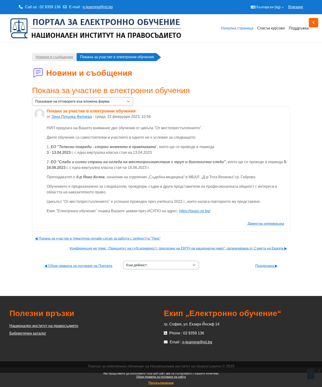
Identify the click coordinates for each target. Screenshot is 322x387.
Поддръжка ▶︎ (266, 266)
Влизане (295, 7)
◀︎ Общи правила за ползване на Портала (78, 266)
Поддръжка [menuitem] (299, 28)
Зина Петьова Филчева (71, 117)
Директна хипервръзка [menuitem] (266, 223)
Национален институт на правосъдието (43, 326)
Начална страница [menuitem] (237, 28)
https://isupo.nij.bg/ (194, 211)
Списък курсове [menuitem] (271, 28)
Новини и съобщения (54, 57)
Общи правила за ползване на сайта (161, 377)
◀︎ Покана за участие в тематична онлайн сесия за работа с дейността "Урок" (98, 238)
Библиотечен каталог (27, 333)
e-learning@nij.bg (98, 7)
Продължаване (161, 383)
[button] (267, 7)
